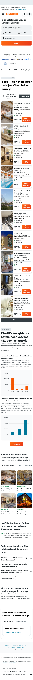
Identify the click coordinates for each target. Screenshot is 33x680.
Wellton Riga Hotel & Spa (21, 127)
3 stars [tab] (19, 465)
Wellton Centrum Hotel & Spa (22, 277)
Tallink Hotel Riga (20, 213)
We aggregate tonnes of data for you (14, 671)
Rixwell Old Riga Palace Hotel (22, 105)
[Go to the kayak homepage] (12, 14)
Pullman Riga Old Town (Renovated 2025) (22, 254)
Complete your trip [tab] (21, 621)
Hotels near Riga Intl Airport (13, 632)
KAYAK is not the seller (10, 668)
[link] (16, 444)
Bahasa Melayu (21, 9)
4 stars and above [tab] (8, 465)
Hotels (15, 645)
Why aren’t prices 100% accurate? (14, 675)
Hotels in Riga (20, 647)
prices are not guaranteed (9, 662)
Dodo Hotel (18, 233)
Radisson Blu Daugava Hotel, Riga (21, 170)
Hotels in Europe (23, 645)
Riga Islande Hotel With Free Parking (22, 192)
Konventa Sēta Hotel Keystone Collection (21, 299)
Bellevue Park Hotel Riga (22, 148)
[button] (31, 8)
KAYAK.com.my (7, 645)
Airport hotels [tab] (8, 621)
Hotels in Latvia (11, 647)
